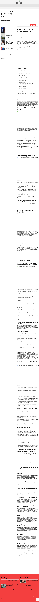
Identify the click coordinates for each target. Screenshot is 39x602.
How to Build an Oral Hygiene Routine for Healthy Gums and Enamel (32, 580)
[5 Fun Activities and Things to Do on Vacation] (3, 590)
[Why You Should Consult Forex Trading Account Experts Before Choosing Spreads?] (3, 30)
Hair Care (4, 20)
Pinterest (34, 596)
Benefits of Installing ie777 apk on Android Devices (10, 49)
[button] (37, 5)
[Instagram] (3, 60)
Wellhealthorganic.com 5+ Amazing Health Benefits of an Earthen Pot (29, 569)
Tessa (2, 18)
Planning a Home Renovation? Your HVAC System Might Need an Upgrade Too (10, 36)
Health (1, 20)
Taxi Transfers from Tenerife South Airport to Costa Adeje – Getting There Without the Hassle (12, 581)
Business (7, 40)
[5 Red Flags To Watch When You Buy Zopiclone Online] (23, 586)
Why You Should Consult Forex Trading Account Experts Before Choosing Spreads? (10, 30)
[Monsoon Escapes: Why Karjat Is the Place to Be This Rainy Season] (3, 586)
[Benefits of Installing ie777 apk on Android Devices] (3, 48)
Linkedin (28, 596)
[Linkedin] (6, 60)
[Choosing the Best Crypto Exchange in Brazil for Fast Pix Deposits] (3, 42)
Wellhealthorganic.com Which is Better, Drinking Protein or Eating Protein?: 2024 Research (9, 570)
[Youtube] (12, 60)
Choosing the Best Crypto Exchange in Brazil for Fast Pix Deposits (10, 42)
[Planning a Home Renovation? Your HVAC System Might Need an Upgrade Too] (3, 36)
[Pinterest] (8, 60)
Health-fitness (7, 20)
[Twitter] (10, 60)
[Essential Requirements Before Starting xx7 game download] (3, 54)
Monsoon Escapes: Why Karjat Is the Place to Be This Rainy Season (12, 585)
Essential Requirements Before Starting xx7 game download (10, 55)
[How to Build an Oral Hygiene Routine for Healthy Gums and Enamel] (23, 581)
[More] (37, 25)
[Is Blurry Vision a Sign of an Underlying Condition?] (23, 590)
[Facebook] (1, 60)
